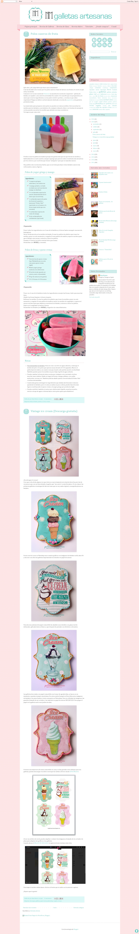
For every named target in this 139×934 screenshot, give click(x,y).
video (103, 109)
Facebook (94, 40)
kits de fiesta (99, 96)
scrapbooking (92, 107)
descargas (32, 901)
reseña (104, 105)
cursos (97, 89)
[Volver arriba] (137, 931)
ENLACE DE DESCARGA (41, 843)
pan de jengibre (94, 101)
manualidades (93, 98)
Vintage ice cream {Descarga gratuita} (54, 411)
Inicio (55, 907)
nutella (115, 99)
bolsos (91, 86)
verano (48, 401)
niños (111, 100)
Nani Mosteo (104, 275)
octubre (95, 127)
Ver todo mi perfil (94, 297)
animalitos (92, 84)
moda (101, 100)
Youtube (104, 40)
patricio (115, 101)
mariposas (92, 100)
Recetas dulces (77, 27)
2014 (93, 154)
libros (109, 96)
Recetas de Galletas (47, 27)
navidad (106, 100)
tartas (97, 107)
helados (35, 401)
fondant (114, 89)
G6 (97, 92)
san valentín (112, 105)
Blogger (76, 929)
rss (104, 44)
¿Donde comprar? (102, 27)
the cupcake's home (105, 107)
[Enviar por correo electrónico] (55, 399)
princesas (114, 103)
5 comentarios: (48, 898)
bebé (101, 84)
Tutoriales (89, 27)
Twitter (99, 40)
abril (94, 143)
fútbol (94, 92)
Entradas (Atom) (35, 911)
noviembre (96, 124)
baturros (97, 84)
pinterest (99, 44)
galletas (38, 901)
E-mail (114, 27)
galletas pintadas (112, 92)
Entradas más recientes (29, 907)
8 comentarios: (48, 399)
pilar (104, 103)
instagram (94, 44)
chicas (109, 86)
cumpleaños (113, 87)
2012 (93, 159)
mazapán (97, 99)
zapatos (108, 109)
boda (115, 84)
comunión (98, 87)
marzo (95, 145)
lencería (106, 96)
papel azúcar (43, 901)
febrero (95, 148)
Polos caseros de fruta (44, 34)
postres (40, 401)
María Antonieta (102, 98)
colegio (91, 87)
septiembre (96, 129)
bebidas (105, 84)
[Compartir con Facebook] (60, 399)
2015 (93, 121)
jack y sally (92, 96)
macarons (114, 96)
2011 (93, 162)
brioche (100, 86)
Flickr (109, 40)
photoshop (50, 901)
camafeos (104, 86)
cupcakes (92, 89)
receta (44, 401)
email (109, 44)
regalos (55, 901)
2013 (93, 157)
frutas (31, 401)
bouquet (95, 86)
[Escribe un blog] (57, 399)
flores (109, 90)
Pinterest (46, 93)
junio (94, 140)
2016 (93, 119)
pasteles (110, 101)
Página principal (31, 27)
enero (95, 151)
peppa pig (92, 103)
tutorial (95, 109)
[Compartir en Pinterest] (62, 399)
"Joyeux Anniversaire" (105, 182)
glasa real (92, 94)
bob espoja (111, 84)
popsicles (70, 100)
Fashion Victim (103, 192)
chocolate (114, 86)
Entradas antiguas (79, 907)
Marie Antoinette (112, 97)
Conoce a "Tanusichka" (105, 249)
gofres (98, 94)
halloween (104, 94)
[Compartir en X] (59, 399)
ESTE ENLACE (74, 771)
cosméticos (105, 87)
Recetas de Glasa (63, 27)
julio (94, 132)
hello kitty (114, 94)
